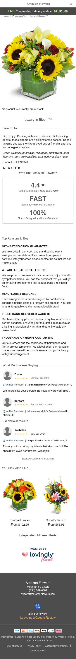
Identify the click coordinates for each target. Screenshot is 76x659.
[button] (68, 650)
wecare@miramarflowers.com (38, 594)
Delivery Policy (38, 650)
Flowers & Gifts (19, 16)
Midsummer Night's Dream (41, 411)
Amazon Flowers (38, 3)
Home (6, 16)
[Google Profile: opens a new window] (38, 606)
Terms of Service (13, 646)
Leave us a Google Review (38, 618)
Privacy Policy (34, 646)
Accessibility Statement (56, 646)
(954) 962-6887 (38, 590)
